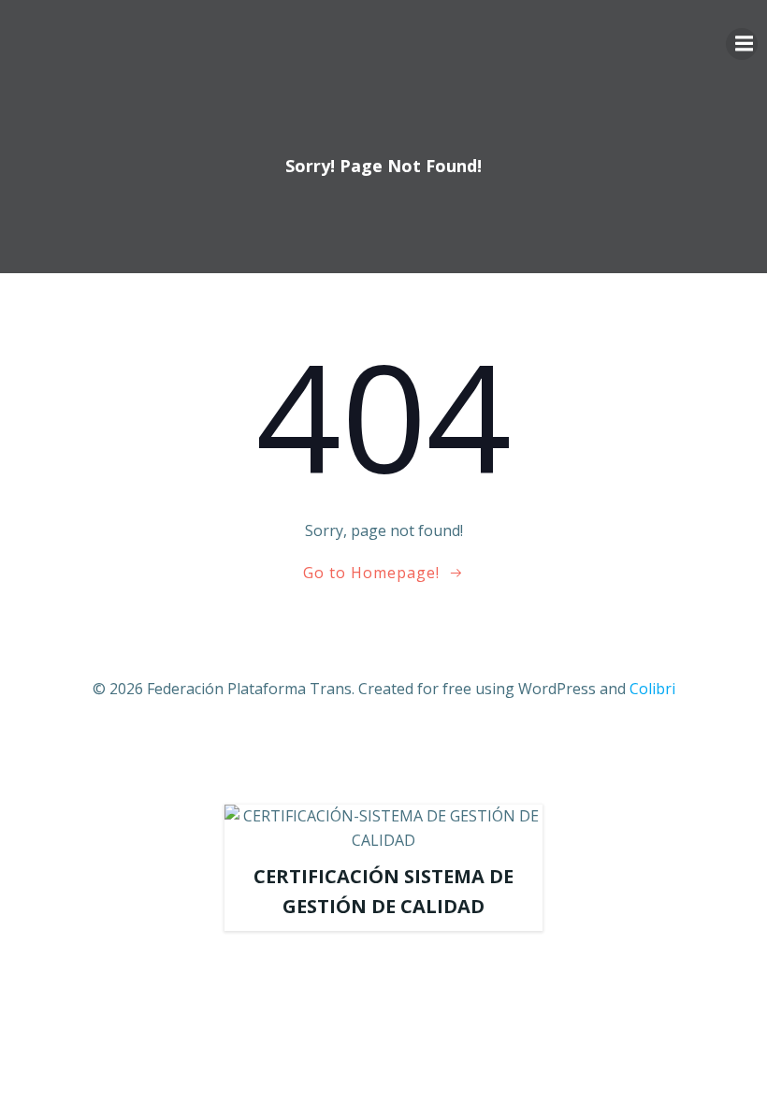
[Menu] (742, 44)
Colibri (652, 688)
